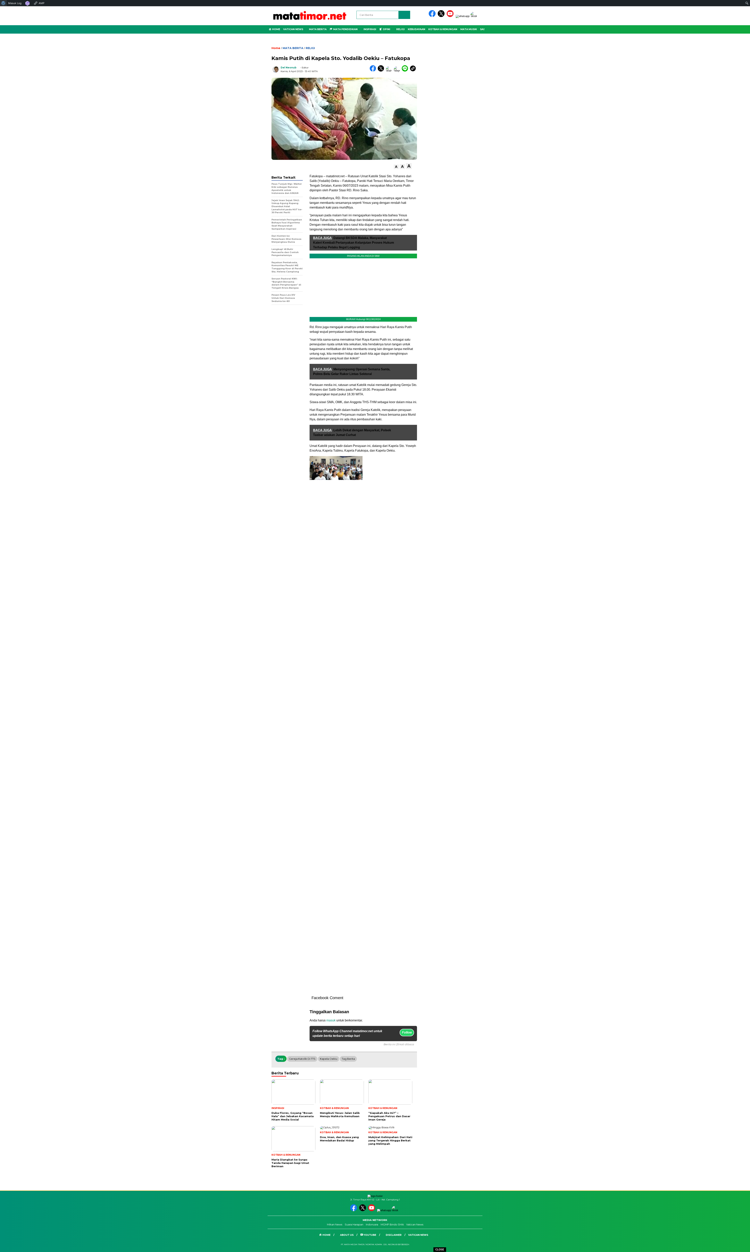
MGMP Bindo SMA (392, 1224)
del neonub (288, 67)
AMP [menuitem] (41, 3)
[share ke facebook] (374, 70)
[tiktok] (474, 16)
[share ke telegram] (398, 70)
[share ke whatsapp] (390, 70)
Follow (407, 1032)
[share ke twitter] (382, 70)
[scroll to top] (724, 1246)
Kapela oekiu (328, 1058)
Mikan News (334, 1224)
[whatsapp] (463, 16)
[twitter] (442, 16)
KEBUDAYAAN (416, 29)
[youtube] (451, 16)
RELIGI (310, 48)
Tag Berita (348, 1058)
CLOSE (439, 1249)
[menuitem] (3, 3)
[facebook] (433, 16)
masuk (331, 1020)
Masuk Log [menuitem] (14, 3)
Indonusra (372, 1224)
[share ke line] (406, 70)
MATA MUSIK (468, 29)
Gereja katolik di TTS (302, 1058)
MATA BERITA (293, 48)
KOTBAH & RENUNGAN (442, 29)
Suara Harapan (354, 1224)
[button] (396, 167)
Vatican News (293, 29)
